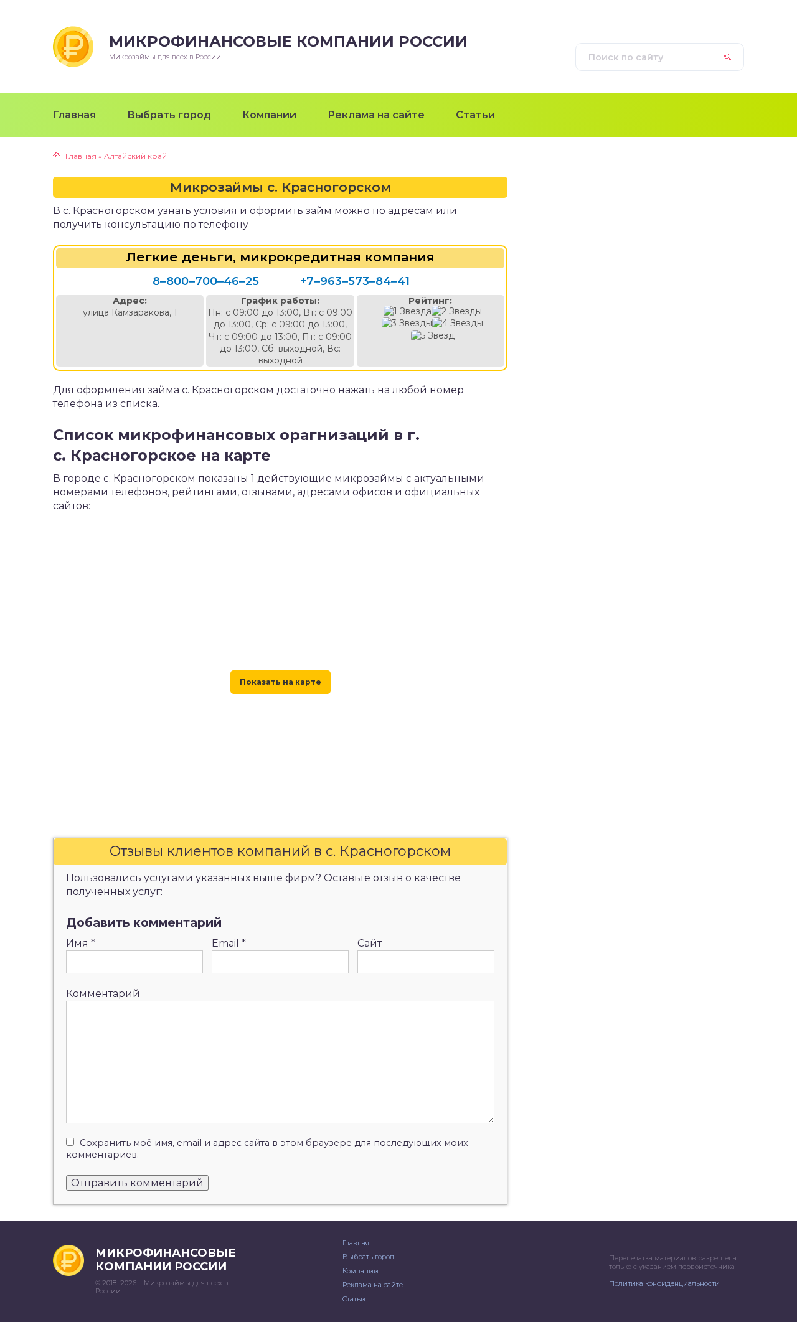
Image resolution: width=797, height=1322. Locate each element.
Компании (360, 1271)
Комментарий (103, 994)
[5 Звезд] (433, 336)
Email (229, 943)
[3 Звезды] (407, 323)
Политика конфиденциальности (664, 1283)
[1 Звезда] (408, 311)
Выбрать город (368, 1256)
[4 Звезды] (457, 323)
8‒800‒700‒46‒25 (206, 281)
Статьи (353, 1299)
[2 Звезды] (457, 311)
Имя (80, 943)
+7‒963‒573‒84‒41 (355, 281)
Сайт (369, 943)
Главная (355, 1243)
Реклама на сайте (372, 1284)
